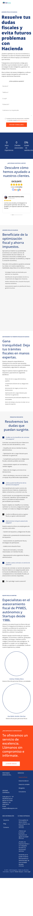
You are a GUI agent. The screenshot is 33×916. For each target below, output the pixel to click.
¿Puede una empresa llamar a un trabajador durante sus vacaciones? (24, 845)
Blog (4, 824)
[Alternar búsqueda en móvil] (27, 2)
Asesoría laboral (23, 781)
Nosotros (6, 820)
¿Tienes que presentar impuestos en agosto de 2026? (23, 834)
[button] (16, 438)
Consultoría (22, 792)
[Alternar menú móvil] (30, 2)
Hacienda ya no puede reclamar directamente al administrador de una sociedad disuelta (24, 859)
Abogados (22, 788)
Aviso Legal (27, 871)
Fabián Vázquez (19, 871)
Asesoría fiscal (23, 777)
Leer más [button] (6, 210)
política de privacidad (22, 120)
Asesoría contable (24, 784)
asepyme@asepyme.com (9, 808)
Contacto (6, 827)
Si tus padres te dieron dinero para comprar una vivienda (24, 823)
